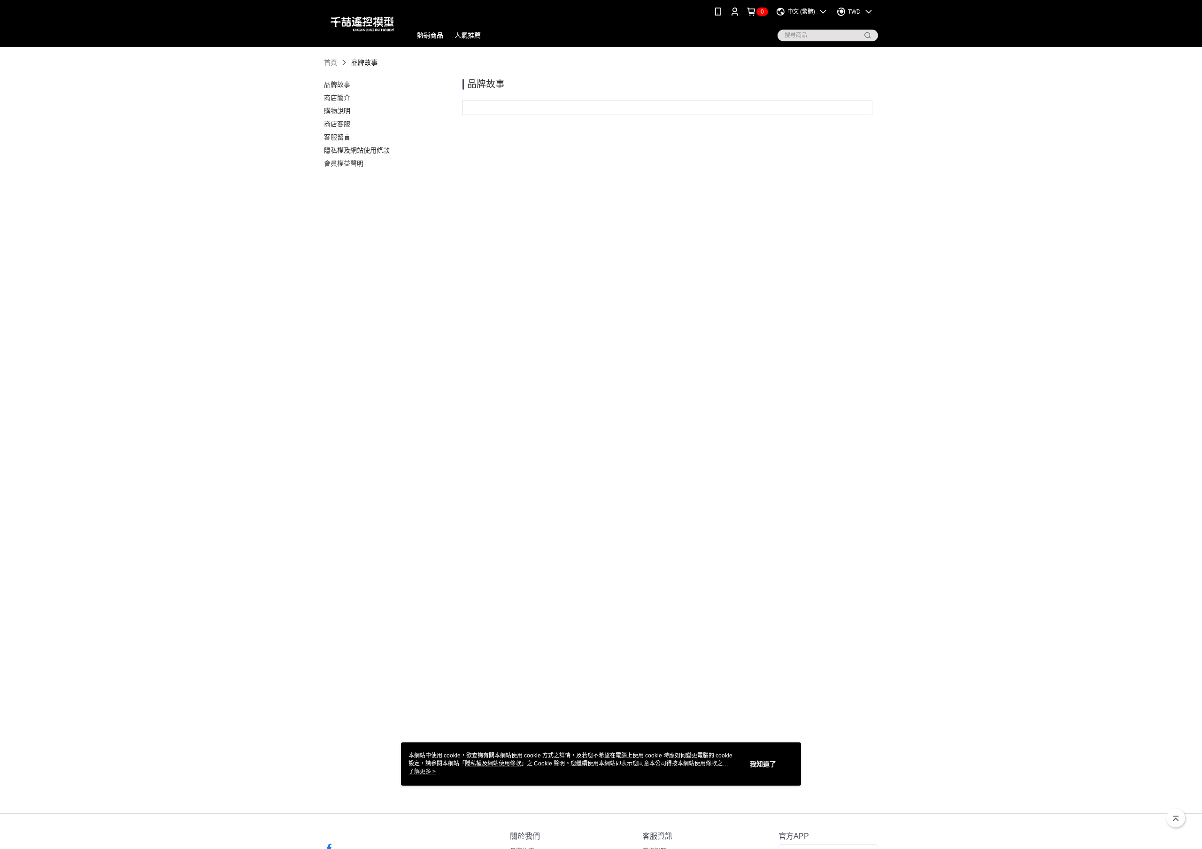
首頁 (330, 62)
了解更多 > (422, 771)
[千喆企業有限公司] (362, 24)
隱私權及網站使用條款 (493, 763)
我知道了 (763, 764)
